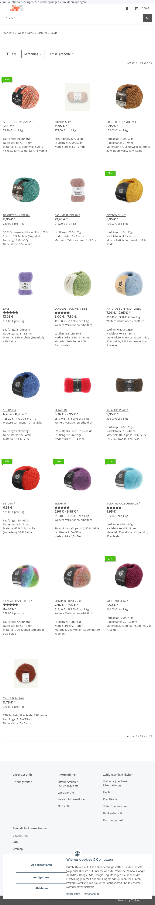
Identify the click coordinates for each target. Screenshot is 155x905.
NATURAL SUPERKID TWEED (123, 308)
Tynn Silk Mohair (13, 698)
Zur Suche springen (47, 2)
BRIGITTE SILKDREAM (16, 215)
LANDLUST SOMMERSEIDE (71, 308)
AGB (15, 842)
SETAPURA (9, 410)
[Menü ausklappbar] (5, 6)
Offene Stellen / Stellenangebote (68, 784)
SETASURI (61, 410)
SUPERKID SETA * (117, 601)
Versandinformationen (72, 799)
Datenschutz (92, 893)
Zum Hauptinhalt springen (17, 2)
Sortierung (31, 54)
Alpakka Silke (63, 122)
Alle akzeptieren (41, 864)
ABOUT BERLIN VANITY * (18, 122)
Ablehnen (41, 888)
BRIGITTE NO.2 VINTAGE (121, 122)
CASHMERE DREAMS (67, 215)
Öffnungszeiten (22, 782)
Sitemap (17, 849)
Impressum (73, 893)
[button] (127, 8)
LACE (6, 308)
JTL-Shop (135, 900)
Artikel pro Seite (60, 54)
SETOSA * (9, 503)
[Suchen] (147, 18)
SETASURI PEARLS (117, 410)
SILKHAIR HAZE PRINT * (17, 601)
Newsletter (65, 806)
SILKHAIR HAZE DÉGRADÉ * (123, 503)
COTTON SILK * (116, 215)
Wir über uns (66, 792)
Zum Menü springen (73, 2)
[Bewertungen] (10, 312)
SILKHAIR (60, 503)
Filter (12, 54)
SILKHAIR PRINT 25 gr (68, 601)
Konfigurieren (41, 877)
